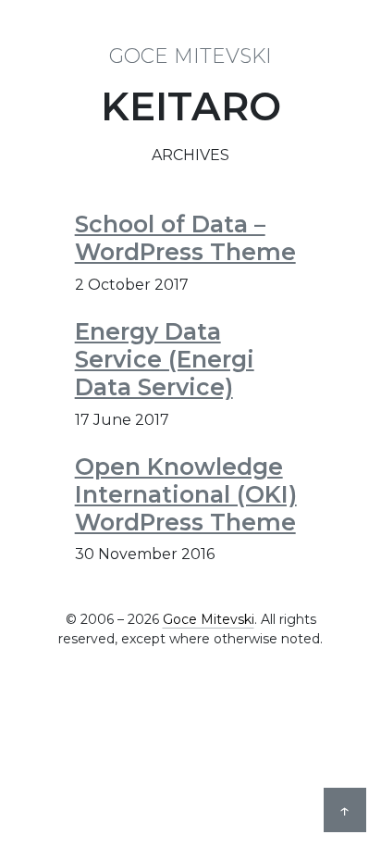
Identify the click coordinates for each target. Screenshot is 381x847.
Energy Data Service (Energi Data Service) (164, 359)
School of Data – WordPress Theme (185, 238)
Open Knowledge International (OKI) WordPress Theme (186, 494)
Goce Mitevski (190, 56)
